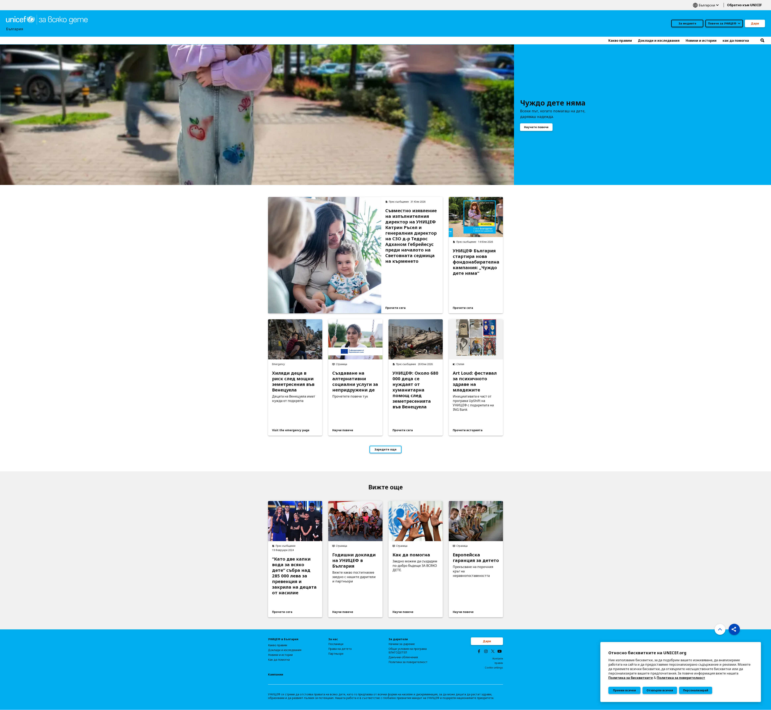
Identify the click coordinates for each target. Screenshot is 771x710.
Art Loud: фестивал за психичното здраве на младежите (475, 381)
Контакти (498, 658)
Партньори (335, 653)
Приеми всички (624, 690)
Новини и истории (280, 655)
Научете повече (536, 127)
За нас (333, 639)
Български (706, 5)
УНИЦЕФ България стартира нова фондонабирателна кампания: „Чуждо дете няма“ (476, 262)
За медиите (687, 23)
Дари (755, 23)
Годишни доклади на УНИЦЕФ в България (354, 560)
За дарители (398, 639)
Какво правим (277, 645)
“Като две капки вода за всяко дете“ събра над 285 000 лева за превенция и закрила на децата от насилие (294, 575)
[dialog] (680, 672)
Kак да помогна (279, 659)
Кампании (275, 674)
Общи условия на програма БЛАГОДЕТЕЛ (408, 650)
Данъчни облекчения (403, 657)
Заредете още (385, 449)
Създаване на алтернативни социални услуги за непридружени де (355, 381)
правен (499, 663)
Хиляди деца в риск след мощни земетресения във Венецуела (293, 381)
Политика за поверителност (681, 678)
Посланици (335, 644)
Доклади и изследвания (284, 650)
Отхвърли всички (660, 690)
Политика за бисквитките (630, 678)
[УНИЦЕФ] (47, 19)
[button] (734, 629)
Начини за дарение (402, 644)
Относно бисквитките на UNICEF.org (647, 652)
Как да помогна (411, 554)
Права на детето (340, 649)
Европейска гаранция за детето (476, 557)
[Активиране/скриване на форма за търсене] (762, 40)
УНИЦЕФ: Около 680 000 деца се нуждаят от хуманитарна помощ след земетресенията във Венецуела (415, 389)
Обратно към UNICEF (744, 5)
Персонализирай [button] (695, 690)
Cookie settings (494, 667)
